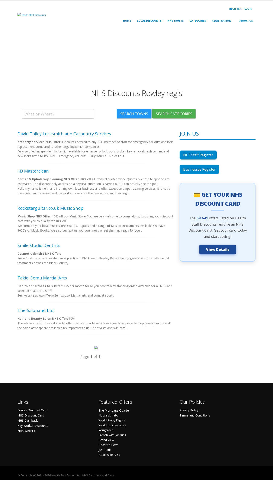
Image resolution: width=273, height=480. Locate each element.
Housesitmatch (109, 415)
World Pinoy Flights (112, 420)
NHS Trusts (175, 20)
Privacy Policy (189, 410)
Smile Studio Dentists (38, 245)
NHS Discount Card (30, 415)
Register (235, 8)
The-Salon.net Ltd (35, 310)
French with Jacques (112, 435)
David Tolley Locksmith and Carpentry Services (64, 134)
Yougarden (106, 430)
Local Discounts (149, 20)
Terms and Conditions (195, 415)
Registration (221, 20)
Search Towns (134, 113)
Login (248, 8)
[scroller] (265, 475)
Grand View (106, 440)
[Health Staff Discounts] (31, 14)
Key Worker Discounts (32, 426)
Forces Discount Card (32, 410)
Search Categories (174, 113)
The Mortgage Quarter (114, 410)
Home (127, 20)
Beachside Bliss (109, 455)
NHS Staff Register (198, 155)
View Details (217, 249)
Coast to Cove (108, 445)
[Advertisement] (136, 59)
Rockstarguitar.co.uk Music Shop (50, 208)
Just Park (105, 450)
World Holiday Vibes (112, 425)
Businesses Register (199, 169)
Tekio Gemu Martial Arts (42, 278)
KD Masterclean (33, 171)
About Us (246, 20)
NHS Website (26, 431)
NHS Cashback (27, 420)
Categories (198, 20)
